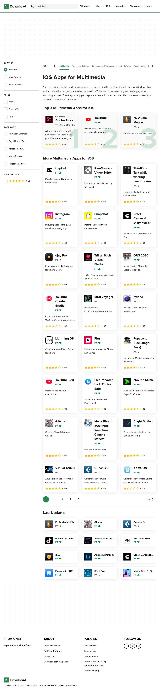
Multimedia (64, 66)
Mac (98, 6)
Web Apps (135, 6)
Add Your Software (53, 651)
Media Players (15, 156)
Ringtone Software (18, 163)
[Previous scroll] (54, 66)
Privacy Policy (90, 645)
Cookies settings (92, 670)
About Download (52, 645)
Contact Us (49, 656)
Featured (13, 69)
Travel (136, 66)
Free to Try (14, 109)
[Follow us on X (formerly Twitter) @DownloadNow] (132, 646)
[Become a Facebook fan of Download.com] (126, 646)
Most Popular (15, 77)
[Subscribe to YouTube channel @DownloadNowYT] (138, 646)
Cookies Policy (91, 656)
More (149, 6)
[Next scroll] (152, 66)
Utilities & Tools (147, 66)
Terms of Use (90, 651)
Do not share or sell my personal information (95, 663)
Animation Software (18, 133)
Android (120, 6)
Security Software (123, 66)
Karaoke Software (17, 148)
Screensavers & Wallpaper (103, 66)
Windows (85, 6)
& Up (28, 181)
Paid (11, 116)
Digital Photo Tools (18, 141)
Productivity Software (80, 66)
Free (11, 101)
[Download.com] (15, 6)
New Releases (16, 84)
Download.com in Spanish (56, 661)
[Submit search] (32, 6)
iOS (108, 6)
